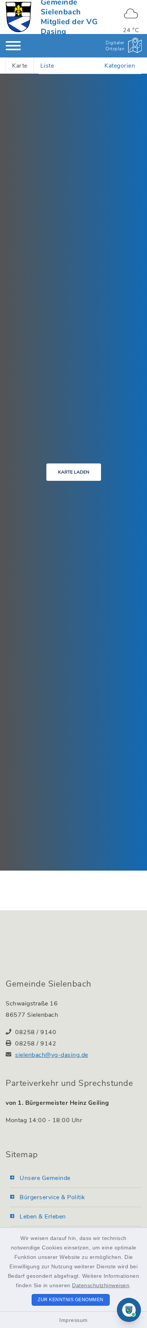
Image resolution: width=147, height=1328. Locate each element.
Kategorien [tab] (119, 66)
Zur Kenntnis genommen (71, 1299)
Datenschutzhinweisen (100, 1285)
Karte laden (73, 472)
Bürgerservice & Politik (52, 1197)
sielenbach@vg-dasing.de (51, 1055)
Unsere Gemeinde (45, 1178)
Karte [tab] (20, 66)
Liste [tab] (47, 66)
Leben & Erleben (43, 1216)
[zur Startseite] (18, 17)
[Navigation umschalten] (13, 46)
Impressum (73, 1320)
